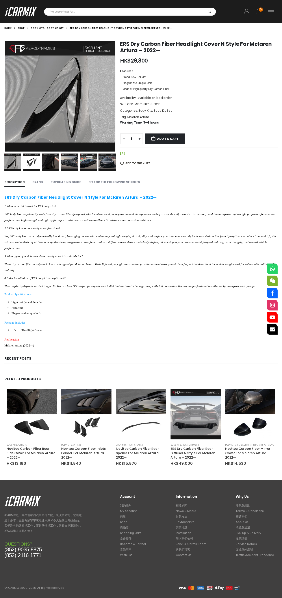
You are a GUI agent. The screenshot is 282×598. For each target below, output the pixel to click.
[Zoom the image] (23, 497)
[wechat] (272, 281)
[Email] (272, 329)
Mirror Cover (267, 444)
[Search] (209, 11)
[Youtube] (272, 317)
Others (23, 444)
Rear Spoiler (135, 444)
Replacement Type (247, 444)
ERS (122, 153)
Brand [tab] (37, 182)
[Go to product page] (32, 414)
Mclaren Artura (138, 117)
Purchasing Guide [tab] (66, 182)
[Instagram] (272, 305)
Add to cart (168, 139)
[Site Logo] (20, 12)
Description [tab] (14, 182)
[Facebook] (272, 293)
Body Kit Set (163, 111)
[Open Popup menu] (271, 11)
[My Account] (246, 11)
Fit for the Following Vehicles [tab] (114, 182)
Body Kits (145, 111)
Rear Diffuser (190, 444)
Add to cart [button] (50, 396)
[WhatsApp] (272, 268)
